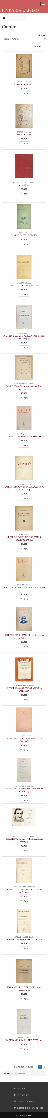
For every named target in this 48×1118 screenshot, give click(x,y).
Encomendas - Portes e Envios (29, 1108)
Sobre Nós (21, 1089)
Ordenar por (37, 46)
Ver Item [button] (24, 93)
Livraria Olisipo (20, 10)
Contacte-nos (22, 1095)
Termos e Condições (25, 1102)
